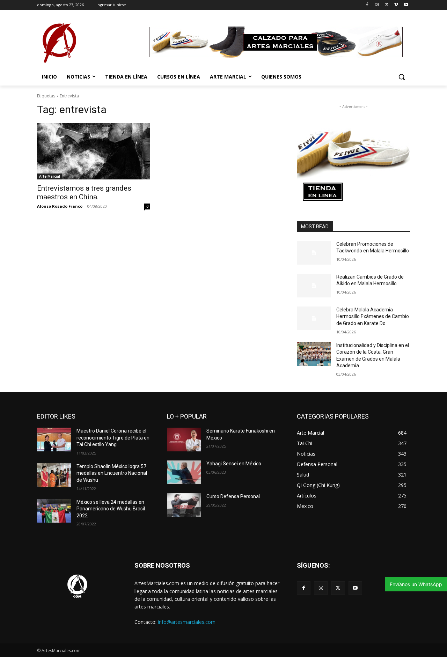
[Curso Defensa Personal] (184, 505)
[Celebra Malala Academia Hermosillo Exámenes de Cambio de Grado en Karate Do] (314, 318)
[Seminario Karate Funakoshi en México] (184, 439)
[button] (401, 76)
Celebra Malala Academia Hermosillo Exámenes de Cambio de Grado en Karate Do (372, 316)
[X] (387, 5)
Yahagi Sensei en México (233, 463)
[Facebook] (367, 5)
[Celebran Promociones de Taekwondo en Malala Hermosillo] (314, 253)
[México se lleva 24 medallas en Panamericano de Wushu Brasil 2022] (54, 511)
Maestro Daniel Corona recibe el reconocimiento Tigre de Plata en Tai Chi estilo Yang (112, 437)
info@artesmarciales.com (186, 622)
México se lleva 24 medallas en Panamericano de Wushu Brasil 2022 (110, 508)
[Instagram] (377, 5)
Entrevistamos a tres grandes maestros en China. (84, 192)
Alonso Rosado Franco (59, 206)
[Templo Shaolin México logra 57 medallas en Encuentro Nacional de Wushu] (54, 475)
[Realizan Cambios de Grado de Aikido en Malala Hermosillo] (314, 285)
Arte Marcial (49, 176)
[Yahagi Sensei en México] (184, 472)
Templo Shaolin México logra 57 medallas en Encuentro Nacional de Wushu (111, 473)
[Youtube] (406, 5)
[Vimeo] (396, 5)
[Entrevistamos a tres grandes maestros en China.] (93, 151)
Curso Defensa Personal (233, 496)
